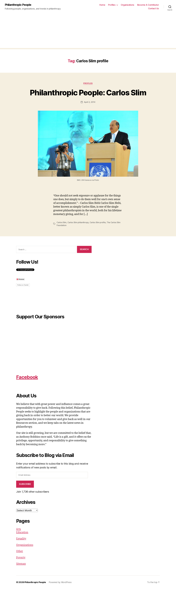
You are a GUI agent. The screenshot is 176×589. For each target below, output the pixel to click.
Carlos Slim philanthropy (78, 222)
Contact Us (153, 8)
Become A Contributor (148, 5)
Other (19, 551)
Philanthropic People (18, 4)
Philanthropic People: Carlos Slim (88, 92)
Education (22, 532)
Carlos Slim (61, 222)
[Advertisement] (88, 31)
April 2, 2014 (89, 102)
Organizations (127, 5)
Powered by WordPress (60, 582)
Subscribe (25, 484)
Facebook (27, 377)
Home (102, 5)
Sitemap (21, 563)
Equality (21, 538)
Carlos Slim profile (98, 222)
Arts (18, 529)
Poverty (20, 557)
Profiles (111, 5)
